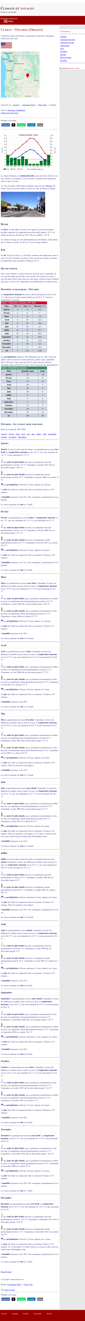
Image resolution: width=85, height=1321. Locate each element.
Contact (26, 1313)
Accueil (16, 104)
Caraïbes (63, 51)
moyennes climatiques (16, 110)
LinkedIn (31, 125)
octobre (4, 437)
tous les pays (10, 1289)
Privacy (49, 1313)
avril (23, 434)
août (44, 434)
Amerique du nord (67, 39)
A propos (15, 1313)
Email (40, 125)
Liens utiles (38, 1313)
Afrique (63, 36)
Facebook (5, 125)
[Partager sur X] (13, 124)
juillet (38, 434)
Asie (62, 48)
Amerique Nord (28, 104)
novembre (12, 437)
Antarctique (65, 45)
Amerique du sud (67, 42)
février (11, 434)
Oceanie (63, 60)
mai (28, 434)
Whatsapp (21, 125)
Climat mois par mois (9, 112)
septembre (52, 434)
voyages (17, 8)
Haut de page (6, 1271)
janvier (4, 434)
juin (33, 434)
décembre (22, 437)
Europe (63, 54)
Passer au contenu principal (11, 1)
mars (18, 434)
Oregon (49, 185)
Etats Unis (43, 104)
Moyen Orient (65, 57)
